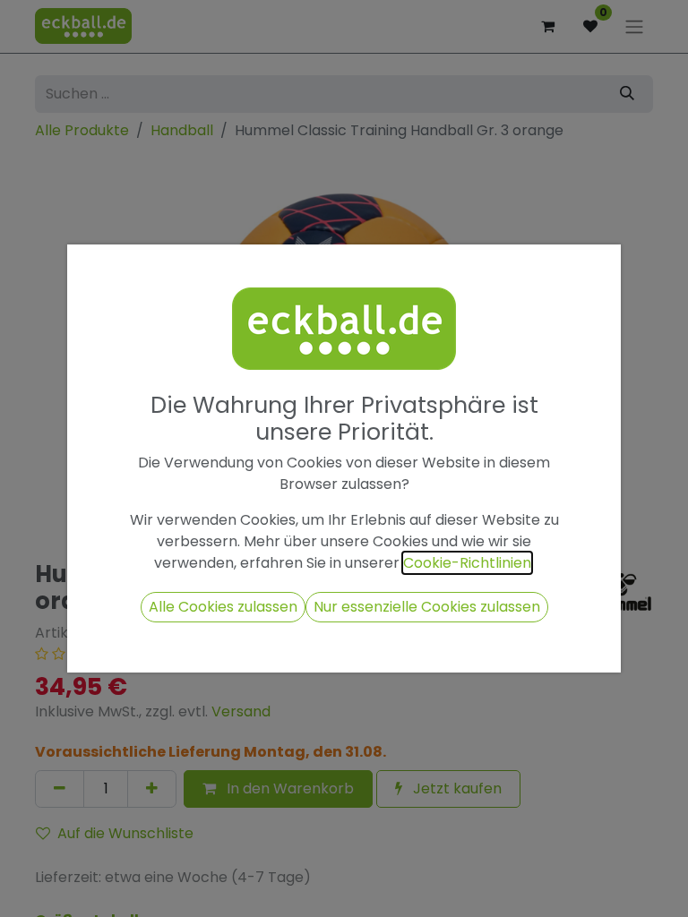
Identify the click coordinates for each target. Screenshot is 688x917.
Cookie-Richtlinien (467, 563)
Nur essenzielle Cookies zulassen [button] (427, 606)
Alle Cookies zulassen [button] (223, 606)
